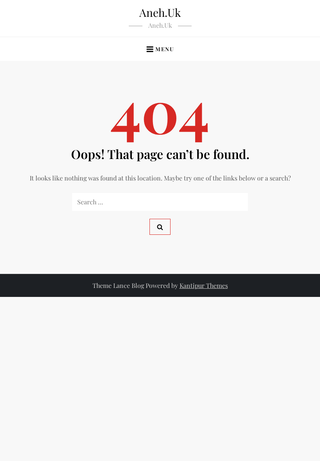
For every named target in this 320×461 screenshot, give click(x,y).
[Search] (160, 227)
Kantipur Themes (204, 285)
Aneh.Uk (160, 12)
